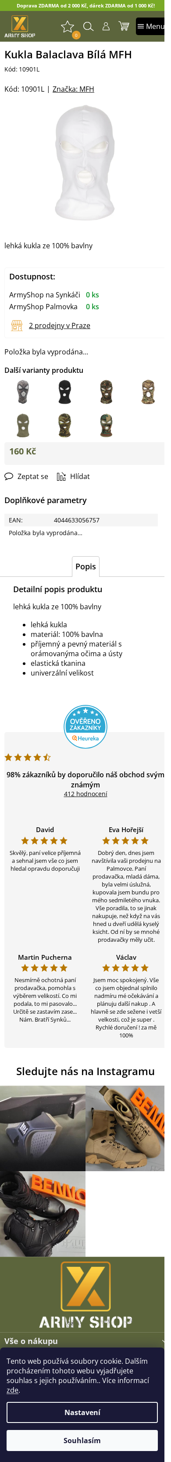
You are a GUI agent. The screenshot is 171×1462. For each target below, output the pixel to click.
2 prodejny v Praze (59, 325)
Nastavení (82, 1412)
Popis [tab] (85, 566)
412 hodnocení (85, 794)
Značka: (73, 89)
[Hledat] (88, 26)
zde (12, 1390)
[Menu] (151, 26)
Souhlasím (82, 1440)
